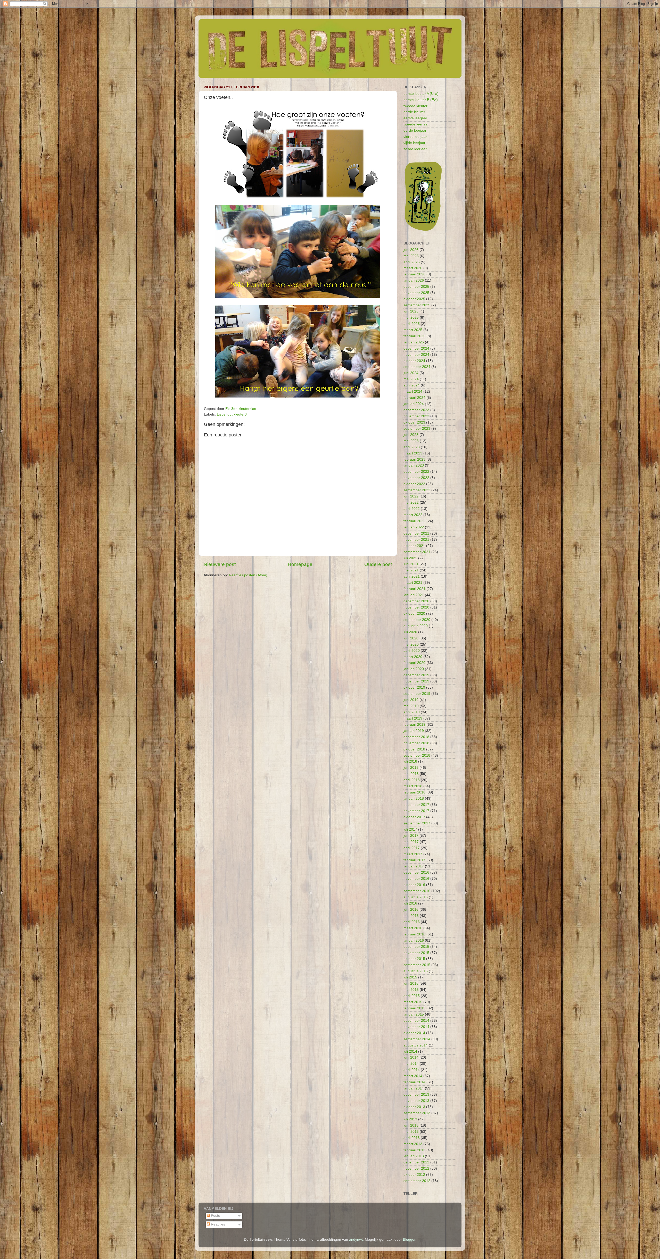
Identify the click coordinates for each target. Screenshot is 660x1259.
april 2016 (411, 922)
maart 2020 (412, 657)
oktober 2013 (414, 1107)
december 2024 (416, 348)
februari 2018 (414, 792)
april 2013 (411, 1138)
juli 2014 (410, 1051)
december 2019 (416, 675)
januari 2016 (413, 940)
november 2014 (416, 1027)
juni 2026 (410, 250)
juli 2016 (410, 903)
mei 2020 (411, 644)
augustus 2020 (415, 626)
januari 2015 (413, 1014)
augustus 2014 (415, 1045)
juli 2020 (410, 632)
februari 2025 (414, 336)
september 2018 (416, 755)
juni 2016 (410, 909)
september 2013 (416, 1113)
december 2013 (416, 1094)
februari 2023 (414, 459)
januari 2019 (413, 731)
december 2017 (416, 805)
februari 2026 (414, 274)
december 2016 (416, 872)
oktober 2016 (414, 885)
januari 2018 (413, 798)
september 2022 (416, 490)
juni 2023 (410, 435)
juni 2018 (410, 768)
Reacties (217, 1224)
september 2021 (416, 552)
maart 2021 (412, 583)
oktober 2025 (414, 299)
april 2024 (411, 385)
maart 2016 (412, 928)
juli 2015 (410, 977)
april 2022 (411, 509)
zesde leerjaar (415, 149)
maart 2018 (412, 786)
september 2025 (416, 305)
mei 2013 (411, 1132)
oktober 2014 (414, 1033)
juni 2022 (410, 496)
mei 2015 (411, 990)
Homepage (300, 564)
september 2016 (416, 891)
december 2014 (416, 1021)
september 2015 (416, 965)
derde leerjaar (414, 130)
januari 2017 (413, 866)
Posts (215, 1216)
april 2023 (411, 447)
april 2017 (411, 848)
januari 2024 (413, 404)
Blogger (409, 1239)
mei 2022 (411, 502)
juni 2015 (410, 983)
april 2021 (411, 576)
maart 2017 (412, 854)
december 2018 (416, 737)
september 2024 (416, 367)
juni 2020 (410, 638)
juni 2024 (410, 373)
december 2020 (416, 601)
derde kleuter (414, 112)
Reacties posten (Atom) (248, 575)
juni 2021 (410, 564)
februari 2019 (414, 724)
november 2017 (416, 811)
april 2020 (411, 651)
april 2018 (411, 780)
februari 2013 (414, 1150)
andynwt (356, 1239)
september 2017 (416, 823)
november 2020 (416, 607)
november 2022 (416, 478)
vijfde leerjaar (414, 143)
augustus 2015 (415, 971)
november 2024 (416, 355)
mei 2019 (411, 706)
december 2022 (416, 472)
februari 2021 (414, 589)
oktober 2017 (414, 817)
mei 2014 (411, 1064)
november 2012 (416, 1168)
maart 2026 (412, 268)
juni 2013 (410, 1125)
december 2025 (416, 287)
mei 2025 (411, 317)
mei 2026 (411, 256)
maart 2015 (412, 1002)
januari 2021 (413, 595)
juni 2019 (410, 700)
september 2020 (416, 620)
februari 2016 (414, 934)
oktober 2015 (414, 959)
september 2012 (416, 1181)
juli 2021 (410, 558)
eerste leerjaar (415, 118)
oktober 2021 (414, 546)
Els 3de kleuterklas (240, 409)
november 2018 (416, 743)
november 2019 (416, 681)
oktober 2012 (414, 1175)
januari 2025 (413, 342)
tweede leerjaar (416, 124)
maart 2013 (412, 1144)
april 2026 (411, 262)
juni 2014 (410, 1057)
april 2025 (411, 324)
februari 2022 (414, 521)
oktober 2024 (414, 361)
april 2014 (411, 1070)
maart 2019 (412, 718)
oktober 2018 (414, 749)
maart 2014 (412, 1076)
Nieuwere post (220, 564)
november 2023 (416, 416)
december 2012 (416, 1162)
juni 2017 (410, 836)
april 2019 (411, 712)
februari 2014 (414, 1082)
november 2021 (416, 540)
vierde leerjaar (415, 137)
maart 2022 (412, 515)
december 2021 (416, 533)
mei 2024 (411, 379)
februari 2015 (414, 1008)
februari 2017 (414, 860)
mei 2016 (411, 916)
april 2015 (411, 996)
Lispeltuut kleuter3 (232, 414)
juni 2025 (410, 311)
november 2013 (416, 1101)
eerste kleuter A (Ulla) (421, 94)
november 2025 (416, 293)
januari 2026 (413, 280)
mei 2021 (411, 570)
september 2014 (416, 1039)
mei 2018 (411, 774)
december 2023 (416, 410)
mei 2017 (411, 842)
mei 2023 (411, 441)
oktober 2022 (414, 484)
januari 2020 (413, 669)
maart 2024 (412, 391)
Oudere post (378, 564)
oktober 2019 (414, 687)
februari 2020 (414, 663)
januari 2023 (413, 465)
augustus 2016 (415, 897)
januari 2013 (413, 1156)
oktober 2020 (414, 613)
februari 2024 (414, 398)
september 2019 (416, 694)
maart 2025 (412, 330)
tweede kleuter (415, 106)
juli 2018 (410, 761)
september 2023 (416, 428)
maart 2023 (412, 453)
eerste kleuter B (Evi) (420, 100)
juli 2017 (410, 829)
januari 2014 (413, 1088)
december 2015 (416, 947)
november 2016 (416, 879)
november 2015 (416, 953)
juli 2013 (410, 1119)
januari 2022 (413, 527)
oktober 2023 (414, 422)
